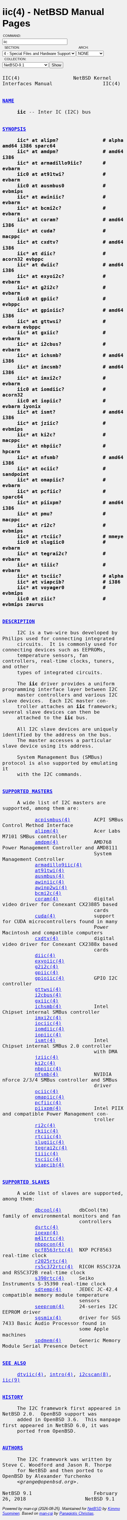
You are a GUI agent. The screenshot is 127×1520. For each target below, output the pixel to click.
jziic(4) (46, 1057)
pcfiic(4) (48, 1102)
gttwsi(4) (48, 989)
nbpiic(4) (48, 1069)
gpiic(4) (46, 972)
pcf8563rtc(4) (54, 1250)
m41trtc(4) (49, 1238)
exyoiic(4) (49, 961)
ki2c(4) (45, 1063)
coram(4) (46, 899)
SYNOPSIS (14, 129)
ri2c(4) (45, 1125)
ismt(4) (45, 1040)
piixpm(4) (48, 1108)
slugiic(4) (49, 1142)
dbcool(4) (48, 1210)
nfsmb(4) (46, 1074)
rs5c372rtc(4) (54, 1267)
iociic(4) (48, 1023)
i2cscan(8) (94, 1374)
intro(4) (61, 1374)
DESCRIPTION (18, 621)
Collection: (15, 59)
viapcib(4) (49, 1165)
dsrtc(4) (46, 1227)
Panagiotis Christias (76, 1513)
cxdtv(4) (46, 938)
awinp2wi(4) (51, 887)
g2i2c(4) (46, 966)
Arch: (86, 47)
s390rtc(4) (49, 1278)
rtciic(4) (48, 1136)
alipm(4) (46, 831)
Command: (14, 35)
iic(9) (11, 1380)
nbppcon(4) (49, 1244)
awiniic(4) (49, 882)
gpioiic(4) (49, 978)
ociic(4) (46, 1091)
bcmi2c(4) (48, 893)
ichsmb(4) (48, 1006)
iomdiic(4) (49, 1029)
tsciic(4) (48, 1159)
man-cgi (46, 1513)
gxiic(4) (46, 1001)
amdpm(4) (46, 842)
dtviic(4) (30, 1374)
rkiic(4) (46, 1131)
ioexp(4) (46, 1233)
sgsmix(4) (48, 1318)
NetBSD (94, 1508)
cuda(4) (45, 916)
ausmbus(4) (49, 876)
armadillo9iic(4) (58, 865)
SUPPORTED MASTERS (27, 791)
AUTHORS (12, 1448)
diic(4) (45, 955)
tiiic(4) (46, 1154)
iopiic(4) (48, 1035)
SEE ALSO (14, 1363)
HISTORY (12, 1397)
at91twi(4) (49, 870)
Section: (13, 47)
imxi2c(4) (48, 1018)
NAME (8, 101)
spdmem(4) (48, 1340)
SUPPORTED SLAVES (26, 1182)
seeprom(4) (49, 1306)
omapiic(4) (49, 1097)
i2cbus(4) (48, 995)
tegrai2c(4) (51, 1148)
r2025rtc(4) (51, 1261)
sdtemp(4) (48, 1289)
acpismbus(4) (52, 820)
